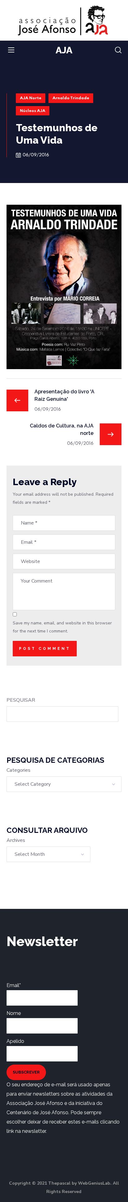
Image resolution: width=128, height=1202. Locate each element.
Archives (16, 840)
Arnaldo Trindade (71, 98)
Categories (18, 770)
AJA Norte (30, 98)
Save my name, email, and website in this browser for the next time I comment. (62, 627)
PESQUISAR (21, 700)
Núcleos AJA (32, 111)
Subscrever (26, 1072)
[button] (118, 50)
